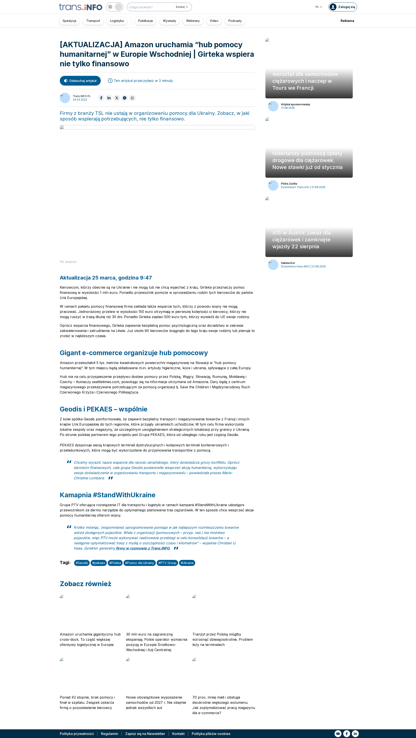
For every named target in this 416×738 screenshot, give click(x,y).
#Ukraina (187, 563)
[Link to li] (355, 733)
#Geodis (82, 563)
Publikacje (145, 21)
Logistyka (117, 21)
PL (317, 6)
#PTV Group (167, 563)
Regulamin (109, 733)
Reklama (347, 21)
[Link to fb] (346, 733)
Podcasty (235, 21)
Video (214, 21)
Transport (93, 21)
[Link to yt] (338, 733)
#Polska (115, 563)
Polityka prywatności (77, 733)
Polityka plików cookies (211, 733)
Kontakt (178, 733)
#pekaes (98, 563)
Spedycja (69, 21)
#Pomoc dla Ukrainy (139, 563)
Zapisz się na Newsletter (145, 733)
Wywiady (169, 21)
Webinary (193, 21)
